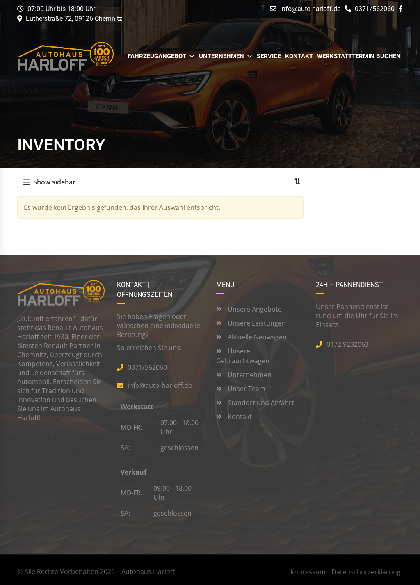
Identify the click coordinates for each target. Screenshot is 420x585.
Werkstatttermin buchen (359, 56)
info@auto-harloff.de (310, 9)
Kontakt (299, 56)
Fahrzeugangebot (157, 56)
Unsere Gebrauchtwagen (242, 355)
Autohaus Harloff (148, 571)
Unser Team (245, 388)
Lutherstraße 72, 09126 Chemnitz (74, 19)
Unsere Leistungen (256, 323)
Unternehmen (221, 56)
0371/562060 (374, 9)
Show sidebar (54, 182)
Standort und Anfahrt (260, 402)
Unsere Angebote (254, 309)
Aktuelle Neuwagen (256, 336)
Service (269, 56)
